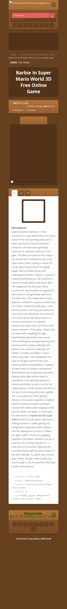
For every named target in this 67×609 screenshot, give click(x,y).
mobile (15, 499)
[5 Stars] (25, 106)
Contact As (21, 538)
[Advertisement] (33, 574)
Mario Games (49, 55)
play (23, 499)
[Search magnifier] (52, 16)
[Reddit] (36, 25)
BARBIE (23, 495)
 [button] (42, 120)
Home (13, 55)
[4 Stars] (22, 106)
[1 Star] (13, 106)
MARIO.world (43, 495)
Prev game (12, 82)
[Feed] (46, 25)
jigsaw (32, 495)
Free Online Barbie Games (30, 55)
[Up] (33, 529)
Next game (54, 82)
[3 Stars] (19, 106)
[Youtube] (30, 25)
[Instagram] (41, 25)
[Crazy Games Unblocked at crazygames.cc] (29, 3)
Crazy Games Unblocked (39, 538)
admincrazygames (33, 480)
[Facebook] (14, 25)
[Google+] (25, 25)
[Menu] (53, 4)
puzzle (30, 499)
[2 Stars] (16, 106)
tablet (38, 499)
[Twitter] (20, 25)
